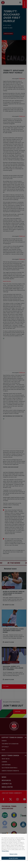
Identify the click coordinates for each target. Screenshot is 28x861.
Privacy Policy (5, 851)
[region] (13, 847)
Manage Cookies (13, 854)
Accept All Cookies (13, 858)
